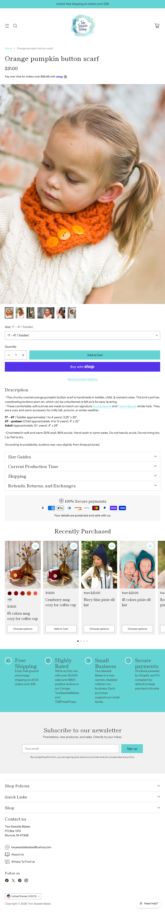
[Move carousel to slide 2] (81, 641)
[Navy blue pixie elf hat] (99, 564)
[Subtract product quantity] (8, 355)
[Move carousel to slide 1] (78, 641)
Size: (19, 327)
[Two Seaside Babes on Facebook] (6, 881)
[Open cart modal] (157, 26)
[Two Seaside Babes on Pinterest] (19, 881)
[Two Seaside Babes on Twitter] (13, 881)
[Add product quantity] (23, 355)
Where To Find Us (23, 862)
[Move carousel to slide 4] (87, 641)
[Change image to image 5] (61, 312)
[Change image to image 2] (20, 312)
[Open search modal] (15, 26)
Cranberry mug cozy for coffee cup (60, 602)
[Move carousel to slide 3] (84, 641)
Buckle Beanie (102, 406)
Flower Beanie (127, 406)
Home (8, 48)
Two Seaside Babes (39, 903)
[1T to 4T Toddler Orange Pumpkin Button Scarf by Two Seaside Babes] (82, 194)
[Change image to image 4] (45, 312)
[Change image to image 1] (9, 312)
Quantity (10, 346)
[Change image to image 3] (31, 312)
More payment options (83, 379)
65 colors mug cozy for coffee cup (22, 616)
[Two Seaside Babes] (82, 25)
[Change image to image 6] (72, 312)
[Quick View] (35, 546)
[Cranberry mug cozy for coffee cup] (61, 564)
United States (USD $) (24, 896)
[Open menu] (7, 26)
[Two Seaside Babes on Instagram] (26, 881)
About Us (17, 854)
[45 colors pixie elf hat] (137, 564)
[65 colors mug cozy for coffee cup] (23, 564)
